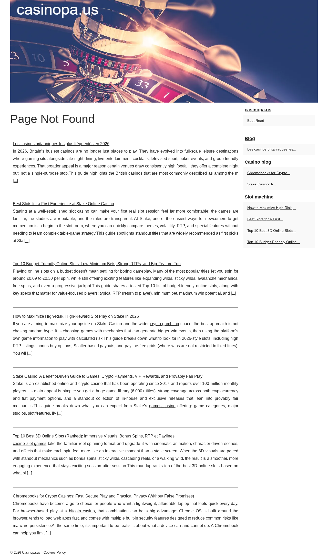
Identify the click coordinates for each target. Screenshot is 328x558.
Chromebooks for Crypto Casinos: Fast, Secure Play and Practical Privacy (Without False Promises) (103, 496)
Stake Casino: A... (261, 184)
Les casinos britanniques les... (271, 149)
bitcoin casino (82, 511)
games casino (162, 406)
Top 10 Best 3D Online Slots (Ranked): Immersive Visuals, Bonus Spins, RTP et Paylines (94, 436)
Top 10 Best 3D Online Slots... (271, 230)
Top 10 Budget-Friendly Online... (273, 242)
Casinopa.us (31, 552)
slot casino (79, 211)
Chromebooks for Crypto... (268, 173)
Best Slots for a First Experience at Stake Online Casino (63, 204)
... (15, 180)
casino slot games (29, 443)
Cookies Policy (55, 552)
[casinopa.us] (164, 51)
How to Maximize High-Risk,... (271, 208)
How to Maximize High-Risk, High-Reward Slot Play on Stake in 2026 (76, 316)
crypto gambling (164, 324)
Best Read (255, 120)
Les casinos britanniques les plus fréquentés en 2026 (61, 144)
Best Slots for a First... (265, 219)
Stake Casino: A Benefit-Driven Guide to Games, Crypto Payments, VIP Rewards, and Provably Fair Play (107, 376)
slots (44, 271)
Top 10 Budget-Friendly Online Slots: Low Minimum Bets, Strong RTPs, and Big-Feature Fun (97, 264)
